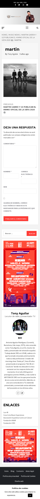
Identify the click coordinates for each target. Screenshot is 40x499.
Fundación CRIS (9, 423)
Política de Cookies (28, 476)
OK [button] (30, 495)
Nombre (7, 171)
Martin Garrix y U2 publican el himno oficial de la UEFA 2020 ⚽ (19, 108)
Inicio (6, 471)
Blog (12, 471)
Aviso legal (30, 471)
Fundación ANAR (9, 420)
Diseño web (19, 481)
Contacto (20, 471)
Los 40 (5, 412)
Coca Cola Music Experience (13, 415)
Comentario (9, 143)
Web (5, 187)
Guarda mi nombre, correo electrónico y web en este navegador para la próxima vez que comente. (19, 207)
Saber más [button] (21, 495)
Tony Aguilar (13, 54)
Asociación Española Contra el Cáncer (17, 418)
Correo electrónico (26, 174)
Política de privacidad (11, 476)
